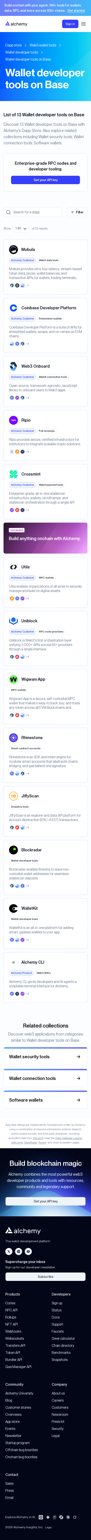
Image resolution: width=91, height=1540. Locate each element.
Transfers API (15, 1345)
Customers (60, 1407)
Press (9, 1490)
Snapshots (60, 1360)
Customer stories (18, 1407)
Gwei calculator (63, 1338)
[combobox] (21, 228)
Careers (58, 1400)
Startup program (17, 1443)
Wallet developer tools (21, 52)
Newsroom (60, 1414)
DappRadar (30, 1142)
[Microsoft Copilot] (61, 1517)
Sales (9, 1483)
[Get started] (45, 8)
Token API (12, 1353)
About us (58, 1393)
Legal (56, 1436)
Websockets (14, 1338)
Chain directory (63, 1345)
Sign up (57, 1303)
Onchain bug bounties (21, 1457)
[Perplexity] (54, 1517)
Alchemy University (19, 1393)
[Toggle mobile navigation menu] (83, 24)
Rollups (10, 1317)
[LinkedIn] (18, 1251)
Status (56, 1310)
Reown (42, 1142)
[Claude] (68, 1517)
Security (58, 1429)
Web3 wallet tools (43, 45)
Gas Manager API (18, 1367)
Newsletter (13, 1436)
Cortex (10, 1303)
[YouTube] (28, 1251)
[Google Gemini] (47, 1517)
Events (10, 1429)
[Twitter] (8, 1251)
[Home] (16, 23)
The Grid (38, 1138)
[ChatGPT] (40, 1517)
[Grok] (74, 1517)
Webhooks (13, 1331)
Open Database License (68, 1138)
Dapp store (13, 45)
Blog (8, 1400)
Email (9, 1498)
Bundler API (13, 1360)
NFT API (11, 1324)
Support (57, 1324)
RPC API (11, 1310)
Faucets (58, 1331)
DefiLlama (17, 1142)
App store (12, 1422)
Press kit (58, 1422)
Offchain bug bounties (21, 1450)
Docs (56, 1317)
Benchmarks (61, 1353)
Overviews (13, 1414)
